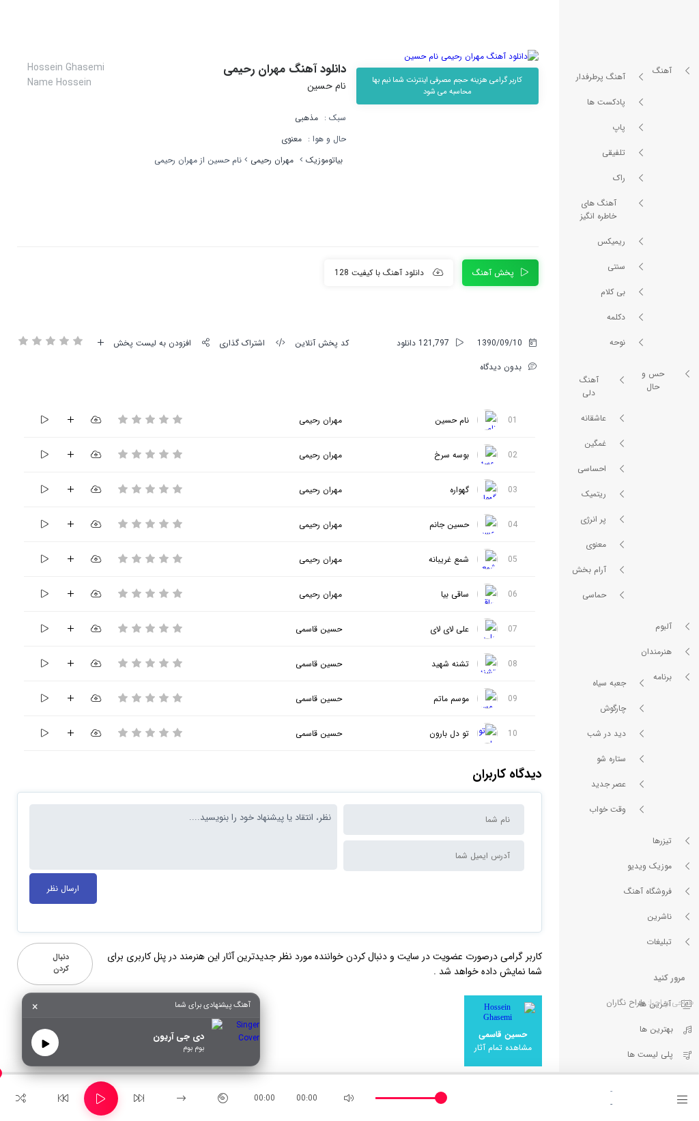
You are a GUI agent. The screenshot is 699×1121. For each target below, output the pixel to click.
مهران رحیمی (272, 160)
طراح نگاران (625, 1002)
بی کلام (613, 291)
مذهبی (306, 117)
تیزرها (662, 840)
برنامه (662, 676)
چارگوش (613, 708)
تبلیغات (659, 941)
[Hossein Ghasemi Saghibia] (487, 594)
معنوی (596, 544)
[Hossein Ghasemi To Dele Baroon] (487, 733)
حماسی (594, 594)
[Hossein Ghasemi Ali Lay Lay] (487, 629)
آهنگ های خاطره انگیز (598, 210)
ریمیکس (611, 241)
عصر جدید (608, 784)
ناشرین (659, 916)
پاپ (618, 127)
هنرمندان (656, 651)
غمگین (595, 443)
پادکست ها (606, 102)
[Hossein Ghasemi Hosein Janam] (487, 524)
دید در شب (606, 733)
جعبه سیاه (609, 683)
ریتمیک (594, 493)
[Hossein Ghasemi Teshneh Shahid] (487, 663)
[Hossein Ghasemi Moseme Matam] (487, 698)
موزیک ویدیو (649, 866)
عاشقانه (593, 418)
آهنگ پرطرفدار (600, 76)
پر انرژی (593, 519)
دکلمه (616, 317)
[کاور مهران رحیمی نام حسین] (447, 56)
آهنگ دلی (589, 386)
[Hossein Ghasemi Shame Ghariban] (487, 559)
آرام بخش (589, 569)
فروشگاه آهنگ (648, 891)
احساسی (591, 468)
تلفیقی (613, 152)
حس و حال (653, 380)
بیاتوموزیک (324, 160)
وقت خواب (607, 809)
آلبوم (663, 626)
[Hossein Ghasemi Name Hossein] (487, 420)
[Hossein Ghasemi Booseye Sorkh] (487, 454)
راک (619, 177)
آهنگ (662, 70)
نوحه (617, 342)
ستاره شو (611, 758)
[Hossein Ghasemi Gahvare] (487, 489)
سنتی (616, 266)
